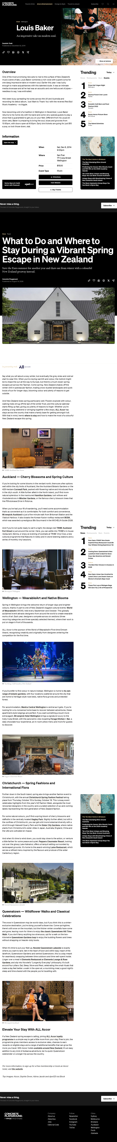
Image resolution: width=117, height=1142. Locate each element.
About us (51, 1116)
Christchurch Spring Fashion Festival (46, 797)
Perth (93, 1130)
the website (17, 1069)
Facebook (73, 1119)
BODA (67, 517)
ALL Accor (60, 410)
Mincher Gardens (27, 498)
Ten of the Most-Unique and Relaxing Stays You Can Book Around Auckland (96, 175)
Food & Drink (30, 4)
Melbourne (95, 1119)
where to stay (31, 415)
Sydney (94, 1116)
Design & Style (60, 4)
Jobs (50, 1122)
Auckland (94, 1125)
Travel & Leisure (74, 4)
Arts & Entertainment (44, 4)
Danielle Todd (7, 43)
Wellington (62, 161)
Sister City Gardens (51, 825)
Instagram (73, 1122)
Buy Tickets (56, 190)
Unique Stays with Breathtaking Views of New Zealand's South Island (97, 179)
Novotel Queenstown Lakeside (47, 948)
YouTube (72, 1125)
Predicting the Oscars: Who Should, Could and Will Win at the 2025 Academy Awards (97, 169)
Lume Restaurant (58, 847)
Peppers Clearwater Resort (51, 841)
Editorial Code (53, 1125)
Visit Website (55, 183)
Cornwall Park (20, 489)
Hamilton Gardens (43, 495)
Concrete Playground (10, 279)
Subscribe (94, 4)
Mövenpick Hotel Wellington (27, 716)
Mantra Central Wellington (33, 707)
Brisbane (94, 1122)
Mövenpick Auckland (12, 514)
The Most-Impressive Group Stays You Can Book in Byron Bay (96, 184)
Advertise (52, 1119)
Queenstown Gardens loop (24, 937)
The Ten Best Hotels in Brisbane (93, 159)
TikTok (72, 1128)
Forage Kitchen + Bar (60, 719)
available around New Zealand (48, 1048)
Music (59, 171)
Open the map (9, 142)
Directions (57, 177)
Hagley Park (37, 819)
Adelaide (94, 1133)
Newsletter (73, 1116)
